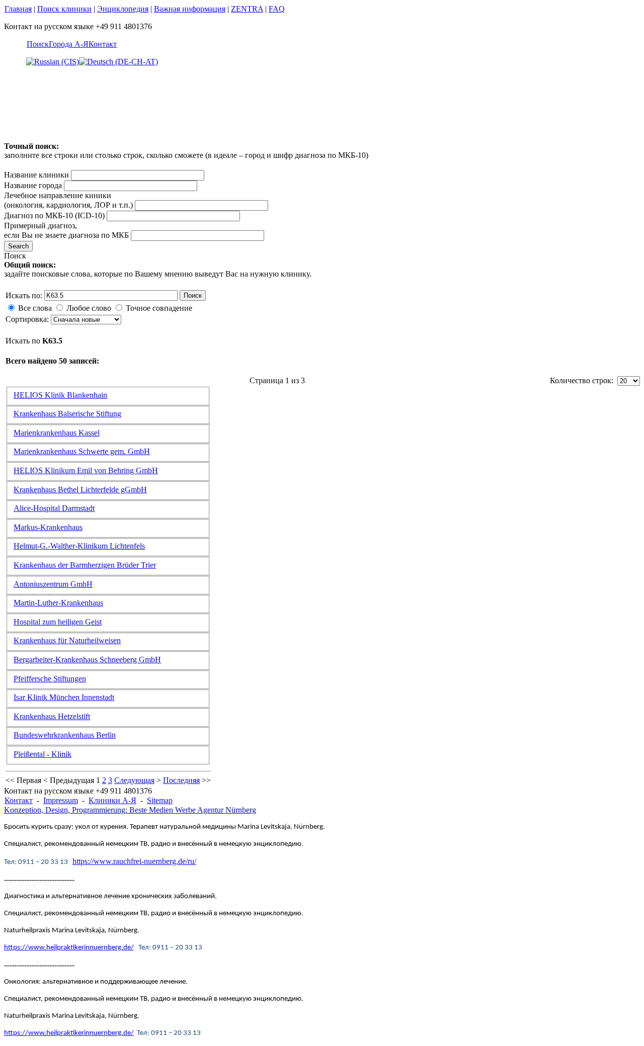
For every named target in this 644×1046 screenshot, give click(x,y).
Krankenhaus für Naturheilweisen (67, 640)
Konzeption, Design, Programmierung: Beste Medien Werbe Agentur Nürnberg (130, 810)
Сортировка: (28, 319)
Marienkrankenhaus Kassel (57, 432)
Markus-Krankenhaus (48, 527)
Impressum (60, 800)
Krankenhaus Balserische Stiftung (67, 413)
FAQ (277, 9)
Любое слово (88, 308)
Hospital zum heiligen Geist (58, 622)
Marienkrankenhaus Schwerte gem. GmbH (82, 451)
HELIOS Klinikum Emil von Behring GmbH (86, 470)
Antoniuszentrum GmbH (53, 584)
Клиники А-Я (112, 800)
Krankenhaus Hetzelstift (52, 716)
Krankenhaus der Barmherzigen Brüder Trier (85, 565)
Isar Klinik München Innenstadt (64, 697)
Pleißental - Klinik (42, 754)
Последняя (181, 780)
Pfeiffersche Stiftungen (50, 678)
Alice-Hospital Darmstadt (54, 508)
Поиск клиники (64, 9)
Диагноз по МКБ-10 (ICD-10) (54, 215)
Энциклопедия (122, 9)
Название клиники (36, 174)
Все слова (35, 308)
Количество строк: (583, 380)
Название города (33, 185)
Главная (18, 9)
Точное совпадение (159, 308)
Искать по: (24, 295)
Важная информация (189, 9)
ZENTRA (247, 9)
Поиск (38, 44)
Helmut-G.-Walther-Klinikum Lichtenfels (79, 546)
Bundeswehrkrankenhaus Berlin (65, 735)
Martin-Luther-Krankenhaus (58, 602)
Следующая (134, 780)
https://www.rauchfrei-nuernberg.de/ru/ (134, 861)
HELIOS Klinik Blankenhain (60, 395)
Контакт (103, 44)
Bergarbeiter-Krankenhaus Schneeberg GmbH (87, 659)
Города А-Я (69, 44)
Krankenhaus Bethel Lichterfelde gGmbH (80, 489)
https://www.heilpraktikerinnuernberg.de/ (69, 947)
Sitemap (160, 800)
